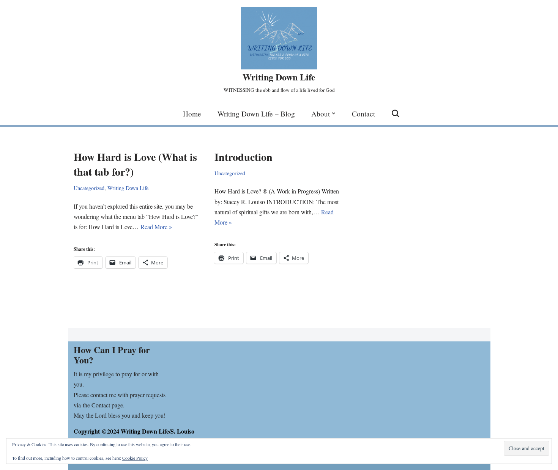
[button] (334, 113)
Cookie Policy (135, 458)
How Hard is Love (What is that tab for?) (135, 164)
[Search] (395, 113)
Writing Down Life (127, 188)
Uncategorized (89, 188)
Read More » (156, 227)
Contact (363, 113)
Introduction (243, 157)
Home (192, 113)
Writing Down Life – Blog (256, 113)
